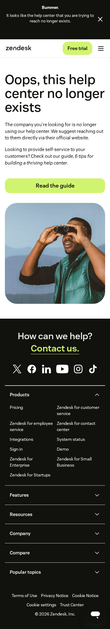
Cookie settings (41, 605)
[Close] (100, 19)
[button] (50, 394)
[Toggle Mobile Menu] (101, 48)
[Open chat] (95, 614)
